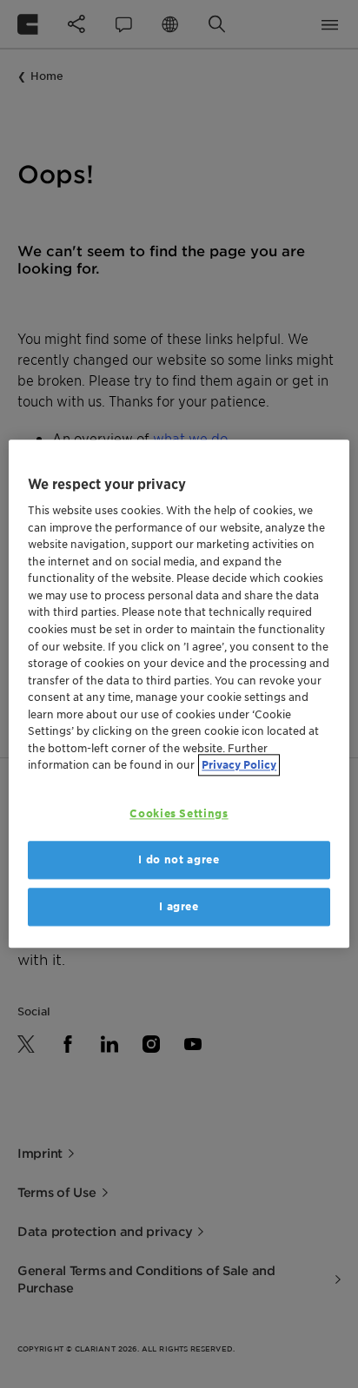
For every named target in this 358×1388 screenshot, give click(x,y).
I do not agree (178, 859)
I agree (179, 906)
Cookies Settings (178, 813)
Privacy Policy (239, 764)
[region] (178, 694)
